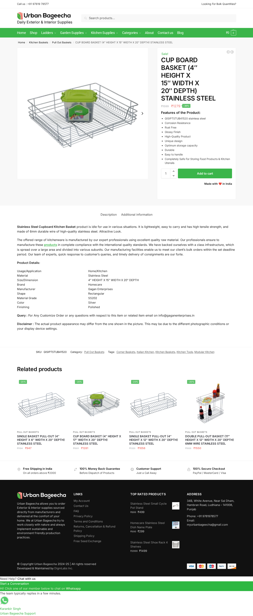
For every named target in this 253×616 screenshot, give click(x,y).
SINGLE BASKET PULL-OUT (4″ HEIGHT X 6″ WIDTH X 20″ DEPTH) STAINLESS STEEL (41, 439)
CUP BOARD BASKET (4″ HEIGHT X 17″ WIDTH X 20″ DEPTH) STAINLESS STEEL (97, 439)
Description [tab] (109, 214)
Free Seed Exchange (87, 541)
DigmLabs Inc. (63, 568)
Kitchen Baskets (38, 42)
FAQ (76, 511)
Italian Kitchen (145, 351)
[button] (231, 33)
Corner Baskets (125, 351)
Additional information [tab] (136, 214)
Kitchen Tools (185, 351)
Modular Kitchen (204, 351)
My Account (82, 501)
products (50, 245)
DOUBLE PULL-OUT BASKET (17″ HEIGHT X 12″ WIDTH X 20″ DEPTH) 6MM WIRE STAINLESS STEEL (209, 439)
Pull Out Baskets (61, 42)
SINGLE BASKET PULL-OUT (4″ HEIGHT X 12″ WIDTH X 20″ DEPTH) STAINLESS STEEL (153, 439)
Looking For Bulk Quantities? (219, 3)
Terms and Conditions (88, 521)
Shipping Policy (84, 536)
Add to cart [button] (42, 456)
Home (21, 42)
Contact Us (81, 506)
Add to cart (205, 173)
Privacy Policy (83, 516)
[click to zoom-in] (82, 113)
